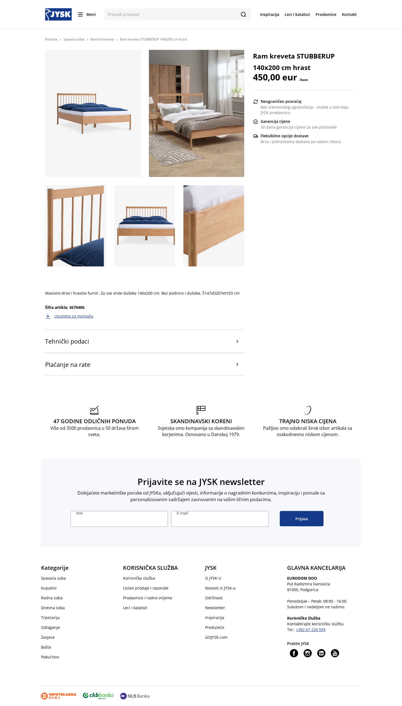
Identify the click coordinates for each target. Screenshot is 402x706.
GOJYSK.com (216, 637)
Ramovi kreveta (102, 39)
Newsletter (215, 607)
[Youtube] (335, 653)
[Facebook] (294, 653)
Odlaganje (50, 627)
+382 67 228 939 (310, 629)
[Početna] (58, 14)
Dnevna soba (53, 607)
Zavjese (48, 637)
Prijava (301, 518)
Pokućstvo (50, 656)
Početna (51, 39)
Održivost (214, 597)
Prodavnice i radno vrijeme (147, 597)
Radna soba (52, 597)
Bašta (46, 647)
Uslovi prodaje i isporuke (145, 588)
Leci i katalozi (135, 607)
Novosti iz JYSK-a (220, 588)
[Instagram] (307, 653)
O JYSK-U (213, 578)
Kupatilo (48, 588)
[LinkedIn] (321, 653)
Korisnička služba (139, 578)
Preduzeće (214, 627)
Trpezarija (50, 617)
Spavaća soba (74, 39)
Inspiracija (214, 617)
